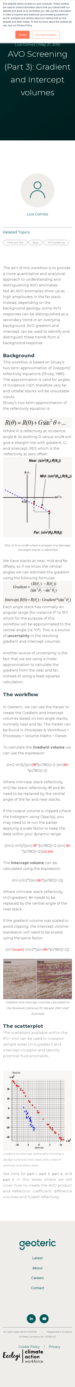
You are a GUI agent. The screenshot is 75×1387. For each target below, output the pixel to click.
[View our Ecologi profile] (23, 1356)
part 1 (32, 1174)
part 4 (57, 1174)
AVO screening (56, 242)
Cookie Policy (29, 1347)
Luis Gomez (25, 45)
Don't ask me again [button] (45, 34)
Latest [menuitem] (37, 1258)
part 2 (44, 1174)
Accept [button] (22, 34)
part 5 (8, 1180)
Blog (35, 242)
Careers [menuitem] (37, 1278)
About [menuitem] (37, 1268)
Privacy (54, 1347)
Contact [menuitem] (37, 1288)
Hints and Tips (15, 242)
